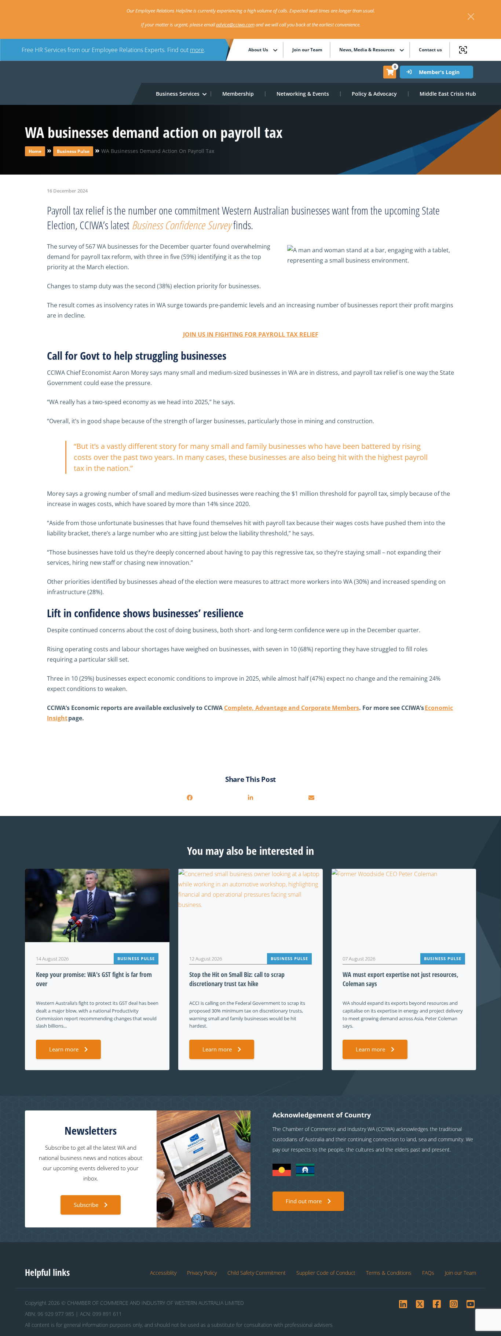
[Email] (311, 798)
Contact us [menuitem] (430, 50)
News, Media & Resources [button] (367, 50)
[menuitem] (238, 94)
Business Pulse (73, 151)
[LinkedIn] (250, 798)
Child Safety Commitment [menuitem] (256, 1272)
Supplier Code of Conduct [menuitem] (325, 1272)
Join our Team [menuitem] (307, 50)
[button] (178, 94)
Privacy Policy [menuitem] (202, 1272)
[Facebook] (189, 798)
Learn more (63, 1049)
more (197, 50)
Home (35, 151)
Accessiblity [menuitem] (163, 1272)
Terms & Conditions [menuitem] (389, 1272)
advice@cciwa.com (235, 24)
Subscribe (86, 1204)
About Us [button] (258, 50)
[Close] (470, 17)
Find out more (304, 1201)
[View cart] (390, 72)
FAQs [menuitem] (428, 1272)
